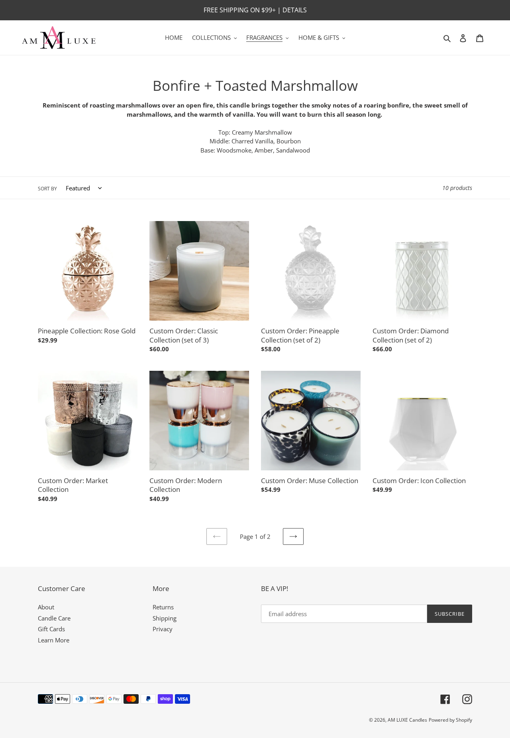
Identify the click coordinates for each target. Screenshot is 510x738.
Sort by (47, 188)
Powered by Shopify (450, 719)
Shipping (165, 618)
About (46, 607)
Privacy (163, 629)
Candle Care (54, 618)
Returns (163, 607)
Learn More (53, 640)
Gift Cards (51, 629)
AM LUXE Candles (407, 719)
